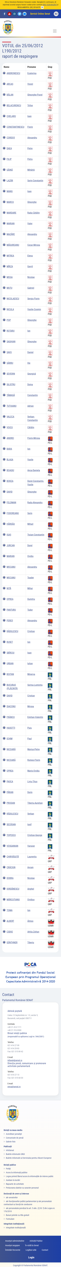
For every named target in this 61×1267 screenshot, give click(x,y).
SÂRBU (10, 363)
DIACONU (11, 706)
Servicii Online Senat (40, 13)
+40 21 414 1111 (14, 1027)
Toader (30, 577)
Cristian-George (34, 835)
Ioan (29, 116)
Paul (29, 738)
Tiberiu (30, 942)
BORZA (10, 481)
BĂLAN (10, 94)
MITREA (10, 255)
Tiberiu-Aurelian (35, 803)
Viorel (30, 84)
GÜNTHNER (12, 942)
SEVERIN (11, 373)
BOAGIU (10, 470)
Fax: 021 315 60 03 (15, 1078)
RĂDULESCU (12, 631)
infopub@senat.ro (15, 1060)
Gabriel (30, 288)
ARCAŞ (10, 84)
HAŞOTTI (11, 727)
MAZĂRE (11, 234)
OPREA (10, 599)
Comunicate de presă (14, 1138)
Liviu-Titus (32, 781)
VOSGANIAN (12, 846)
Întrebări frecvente (12, 1250)
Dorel (29, 545)
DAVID (9, 491)
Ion (28, 330)
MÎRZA (10, 266)
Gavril (30, 266)
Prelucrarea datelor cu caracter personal (22, 1188)
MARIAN (11, 223)
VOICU (10, 427)
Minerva (31, 674)
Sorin (29, 513)
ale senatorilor (12, 1197)
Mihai (30, 588)
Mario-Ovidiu (33, 770)
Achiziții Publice (36, 1241)
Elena (30, 255)
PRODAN (11, 803)
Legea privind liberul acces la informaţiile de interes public (29, 1176)
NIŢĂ (9, 588)
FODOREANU (13, 513)
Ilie (28, 363)
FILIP (9, 159)
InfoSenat (10, 1150)
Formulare (10, 1219)
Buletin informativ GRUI (15, 1154)
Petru (30, 159)
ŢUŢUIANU (11, 406)
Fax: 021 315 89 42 (15, 1051)
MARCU (10, 202)
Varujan (31, 846)
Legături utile (31, 1250)
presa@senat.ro (14, 1086)
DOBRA (10, 878)
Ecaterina (31, 73)
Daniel (30, 352)
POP (9, 320)
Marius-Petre (33, 749)
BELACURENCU (14, 105)
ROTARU (11, 330)
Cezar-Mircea (33, 245)
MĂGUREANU (13, 245)
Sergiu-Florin (33, 298)
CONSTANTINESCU (15, 127)
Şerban (30, 813)
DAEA (9, 148)
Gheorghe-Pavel (34, 94)
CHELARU (11, 116)
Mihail (30, 524)
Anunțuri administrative (14, 1241)
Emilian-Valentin (35, 717)
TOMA (9, 910)
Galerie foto (10, 1141)
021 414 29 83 (13, 1048)
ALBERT (10, 921)
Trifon (30, 105)
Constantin (32, 395)
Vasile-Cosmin (34, 309)
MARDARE (11, 212)
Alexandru (32, 137)
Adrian (30, 406)
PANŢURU (11, 609)
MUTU (9, 288)
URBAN (10, 663)
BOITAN (10, 674)
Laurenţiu (32, 856)
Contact (45, 1250)
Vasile (30, 459)
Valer (29, 223)
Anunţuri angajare (12, 1245)
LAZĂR (10, 180)
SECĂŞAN (11, 824)
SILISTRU (11, 384)
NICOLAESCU (13, 298)
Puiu (29, 727)
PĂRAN (10, 792)
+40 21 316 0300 (14, 1030)
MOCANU (11, 567)
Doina (30, 384)
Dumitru (31, 599)
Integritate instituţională (16, 1227)
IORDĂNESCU (13, 888)
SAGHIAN (11, 341)
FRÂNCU (11, 717)
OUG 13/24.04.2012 (50, 5)
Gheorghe (32, 202)
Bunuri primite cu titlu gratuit (17, 1215)
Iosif (29, 824)
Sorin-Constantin (35, 180)
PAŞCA (10, 781)
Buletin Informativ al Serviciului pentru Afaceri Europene (29, 1158)
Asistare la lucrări (13, 1180)
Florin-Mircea (33, 438)
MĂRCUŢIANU (13, 899)
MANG (10, 191)
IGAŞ (9, 534)
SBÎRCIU (10, 652)
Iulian (30, 663)
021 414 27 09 (13, 1045)
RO (56, 13)
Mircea (30, 706)
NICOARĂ (11, 749)
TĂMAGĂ (11, 395)
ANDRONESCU (13, 73)
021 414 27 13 (13, 1075)
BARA (9, 448)
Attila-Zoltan (33, 931)
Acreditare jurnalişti (14, 1134)
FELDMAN (11, 502)
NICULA (10, 309)
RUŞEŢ (10, 642)
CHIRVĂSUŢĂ (13, 856)
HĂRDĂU (11, 524)
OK (42, 7)
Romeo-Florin (33, 760)
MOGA (10, 277)
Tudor (30, 609)
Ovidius (30, 899)
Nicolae (31, 277)
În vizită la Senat (32, 1245)
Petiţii (8, 1168)
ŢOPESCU (11, 835)
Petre (30, 148)
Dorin (29, 792)
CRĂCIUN (11, 867)
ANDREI (10, 438)
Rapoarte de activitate (15, 1184)
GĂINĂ (10, 169)
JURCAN (11, 545)
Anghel (30, 888)
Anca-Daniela (33, 470)
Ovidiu (30, 556)
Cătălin (30, 427)
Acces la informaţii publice (16, 1172)
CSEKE (10, 931)
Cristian (31, 631)
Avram (30, 867)
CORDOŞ (11, 137)
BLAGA (10, 459)
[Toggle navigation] (55, 31)
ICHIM (9, 738)
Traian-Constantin (35, 534)
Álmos (30, 921)
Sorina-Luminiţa (34, 685)
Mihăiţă (31, 169)
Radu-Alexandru (34, 502)
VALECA (10, 416)
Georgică (31, 373)
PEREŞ (10, 620)
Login (31, 1257)
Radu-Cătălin (33, 212)
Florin (30, 127)
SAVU (9, 352)
